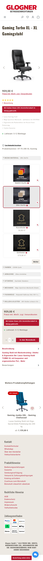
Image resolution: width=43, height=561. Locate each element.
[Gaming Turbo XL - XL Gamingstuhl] (21, 64)
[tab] (21, 355)
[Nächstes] (39, 67)
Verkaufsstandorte (12, 455)
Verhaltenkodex (11, 508)
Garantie (8, 470)
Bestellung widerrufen (21, 558)
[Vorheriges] (4, 67)
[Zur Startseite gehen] (21, 8)
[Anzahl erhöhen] (12, 340)
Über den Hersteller (12, 452)
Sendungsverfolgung (13, 473)
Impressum (9, 502)
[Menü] (4, 17)
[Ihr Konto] (33, 17)
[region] (21, 67)
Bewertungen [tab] (8, 365)
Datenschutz (9, 499)
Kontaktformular (11, 446)
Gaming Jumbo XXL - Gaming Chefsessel (21, 416)
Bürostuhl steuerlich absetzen (17, 484)
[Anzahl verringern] (6, 340)
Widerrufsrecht (10, 505)
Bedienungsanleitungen (14, 467)
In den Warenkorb (27, 340)
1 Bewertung (7, 103)
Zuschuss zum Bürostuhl (15, 481)
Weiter (35, 262)
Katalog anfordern (12, 478)
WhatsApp (8, 449)
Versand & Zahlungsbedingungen (18, 475)
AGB (6, 496)
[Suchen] (22, 17)
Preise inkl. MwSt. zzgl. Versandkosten (17, 94)
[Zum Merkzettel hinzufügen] (32, 408)
